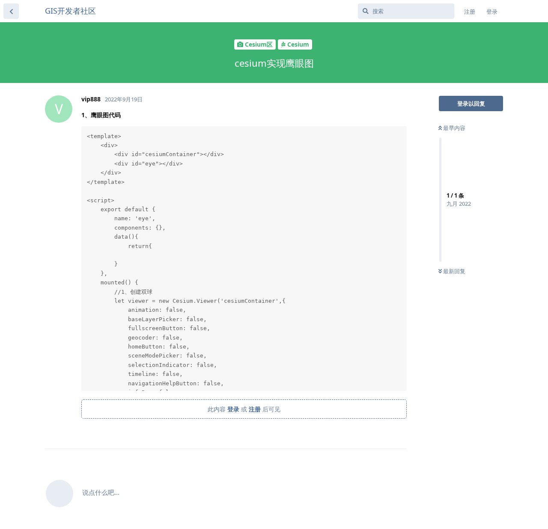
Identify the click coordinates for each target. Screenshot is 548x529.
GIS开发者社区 (70, 11)
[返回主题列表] (11, 11)
